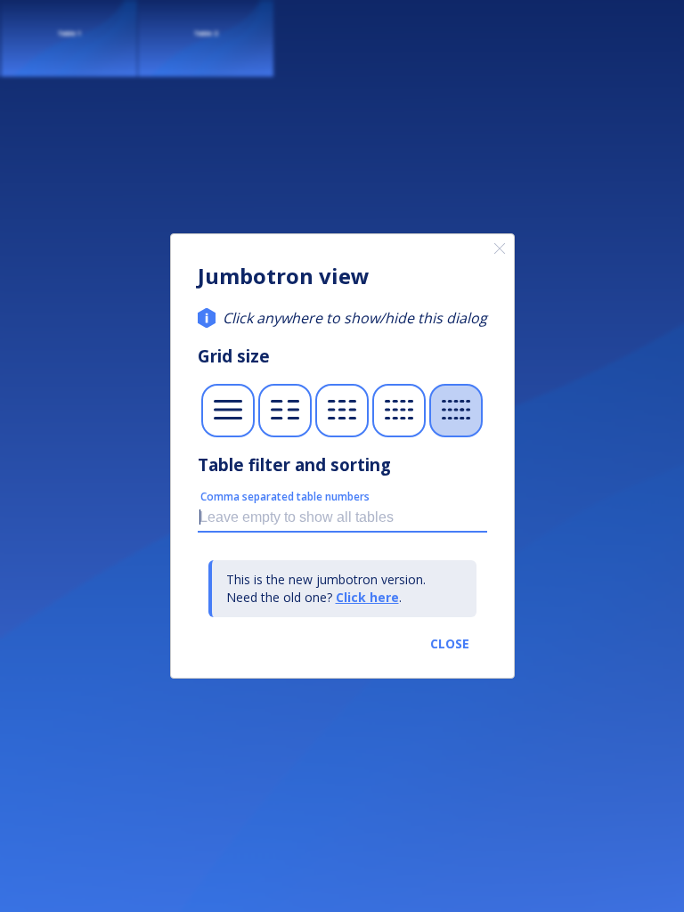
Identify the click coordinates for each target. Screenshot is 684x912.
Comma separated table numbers (285, 496)
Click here (367, 597)
